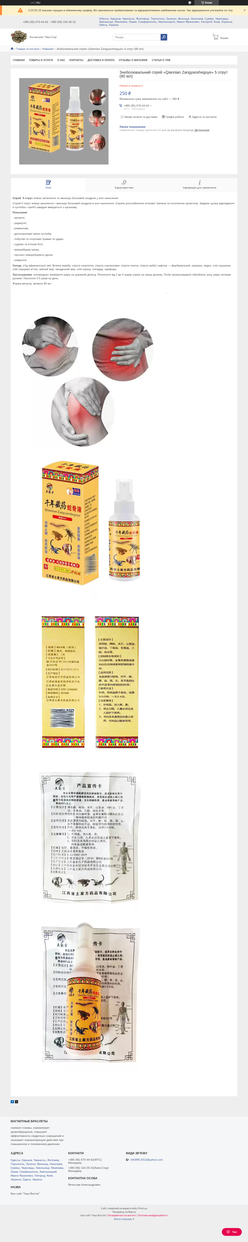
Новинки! (48, 48)
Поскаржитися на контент (122, 1215)
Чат (234, 1231)
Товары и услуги (41, 60)
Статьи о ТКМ (161, 60)
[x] (16, 1102)
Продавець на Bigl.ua (124, 1212)
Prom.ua (142, 1208)
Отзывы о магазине (133, 60)
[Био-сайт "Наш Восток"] (19, 36)
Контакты (76, 60)
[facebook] (12, 1102)
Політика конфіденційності (153, 1215)
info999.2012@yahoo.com (147, 1159)
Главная (19, 60)
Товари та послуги (27, 48)
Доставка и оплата (101, 60)
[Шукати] (164, 37)
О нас (61, 60)
